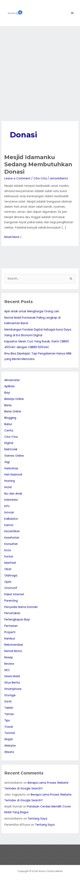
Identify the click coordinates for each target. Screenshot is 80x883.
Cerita (8, 430)
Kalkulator (11, 519)
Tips (7, 720)
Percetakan (12, 613)
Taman (9, 714)
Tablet (8, 708)
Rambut (9, 639)
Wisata (9, 752)
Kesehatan (11, 538)
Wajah (8, 739)
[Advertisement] (40, 68)
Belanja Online (14, 399)
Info (7, 506)
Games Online (14, 456)
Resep (8, 657)
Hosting (9, 481)
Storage (10, 695)
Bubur (8, 424)
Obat (7, 569)
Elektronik (10, 449)
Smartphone (13, 689)
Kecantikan (12, 531)
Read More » (12, 236)
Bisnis (8, 405)
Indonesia (11, 500)
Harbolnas (11, 468)
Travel (8, 727)
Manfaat (10, 563)
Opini (7, 582)
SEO (7, 670)
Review (9, 664)
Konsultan (11, 544)
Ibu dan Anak (13, 494)
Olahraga (10, 575)
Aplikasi (9, 386)
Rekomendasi (13, 645)
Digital (8, 443)
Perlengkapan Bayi (17, 619)
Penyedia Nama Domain (21, 607)
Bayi (7, 393)
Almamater (12, 380)
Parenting (11, 601)
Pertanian (11, 626)
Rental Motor (13, 651)
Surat (8, 701)
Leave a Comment (17, 178)
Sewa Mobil (12, 676)
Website (10, 746)
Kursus (8, 556)
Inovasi (9, 512)
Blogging (10, 418)
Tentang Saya (37, 819)
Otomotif (10, 588)
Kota (7, 550)
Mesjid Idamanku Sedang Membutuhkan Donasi (38, 164)
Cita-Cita (40, 178)
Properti (9, 632)
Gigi (7, 462)
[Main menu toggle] (72, 13)
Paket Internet (14, 594)
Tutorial (9, 733)
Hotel (8, 487)
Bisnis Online (12, 411)
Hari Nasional (13, 475)
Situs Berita (12, 683)
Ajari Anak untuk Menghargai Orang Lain (31, 311)
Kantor (9, 525)
